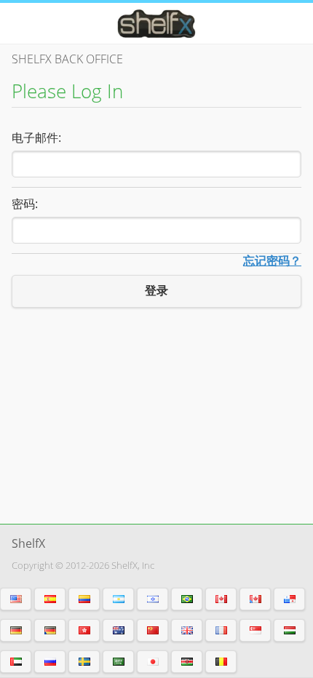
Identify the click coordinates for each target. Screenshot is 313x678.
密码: (25, 204)
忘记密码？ (272, 261)
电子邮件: (36, 138)
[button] (15, 599)
